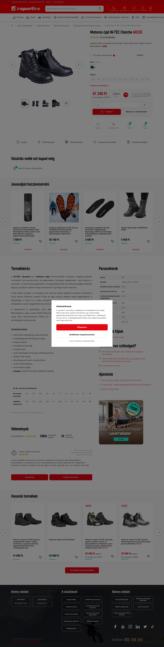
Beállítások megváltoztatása (82, 335)
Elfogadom (82, 327)
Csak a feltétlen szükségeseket (82, 341)
